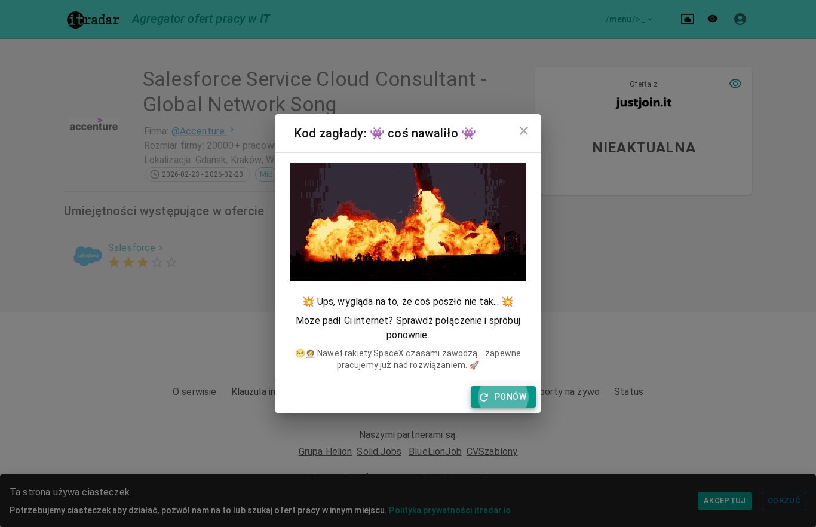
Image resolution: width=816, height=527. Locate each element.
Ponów (510, 397)
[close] (524, 131)
